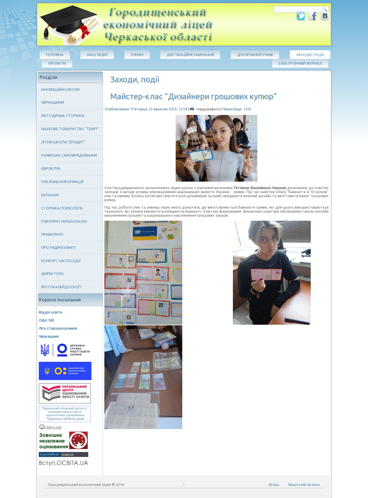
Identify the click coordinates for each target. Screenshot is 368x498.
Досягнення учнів (255, 55)
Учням (137, 55)
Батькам (50, 195)
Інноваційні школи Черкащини (60, 95)
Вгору (274, 484)
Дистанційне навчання (190, 55)
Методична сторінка (62, 116)
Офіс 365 (46, 320)
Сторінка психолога (62, 208)
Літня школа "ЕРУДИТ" (63, 142)
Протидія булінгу (58, 247)
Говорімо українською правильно (64, 227)
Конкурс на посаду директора (61, 267)
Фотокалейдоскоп (61, 287)
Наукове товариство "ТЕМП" (69, 129)
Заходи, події (310, 55)
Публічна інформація (62, 182)
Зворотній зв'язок (304, 484)
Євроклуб (50, 168)
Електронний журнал (300, 63)
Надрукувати (208, 109)
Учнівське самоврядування (69, 155)
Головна (55, 55)
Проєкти (57, 63)
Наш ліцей (97, 55)
